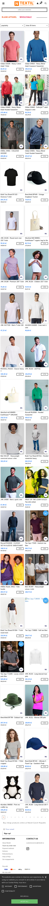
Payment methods (8, 848)
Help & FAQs (6, 857)
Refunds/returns (7, 854)
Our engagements (8, 859)
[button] (37, 3)
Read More (22, 882)
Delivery (5, 851)
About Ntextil (6, 843)
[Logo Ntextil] (24, 3)
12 (41, 817)
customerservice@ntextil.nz (35, 843)
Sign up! (7, 833)
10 (38, 817)
